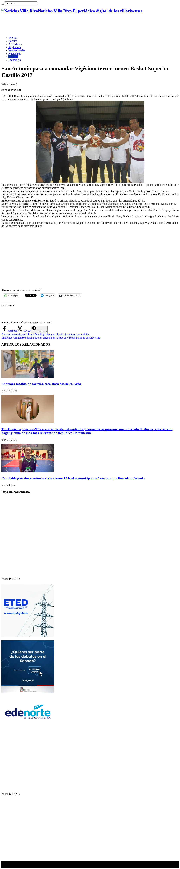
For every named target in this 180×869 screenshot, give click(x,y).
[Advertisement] (65, 25)
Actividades (15, 44)
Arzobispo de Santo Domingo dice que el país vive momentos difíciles (45, 334)
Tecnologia (14, 59)
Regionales (14, 47)
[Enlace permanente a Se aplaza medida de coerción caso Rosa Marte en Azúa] (27, 376)
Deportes (13, 56)
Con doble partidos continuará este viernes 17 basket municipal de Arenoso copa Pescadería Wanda (73, 478)
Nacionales (14, 53)
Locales (12, 40)
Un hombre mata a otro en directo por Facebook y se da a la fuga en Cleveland (50, 337)
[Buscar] (2, 4)
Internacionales (16, 50)
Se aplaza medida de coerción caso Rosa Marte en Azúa (41, 384)
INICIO (12, 37)
